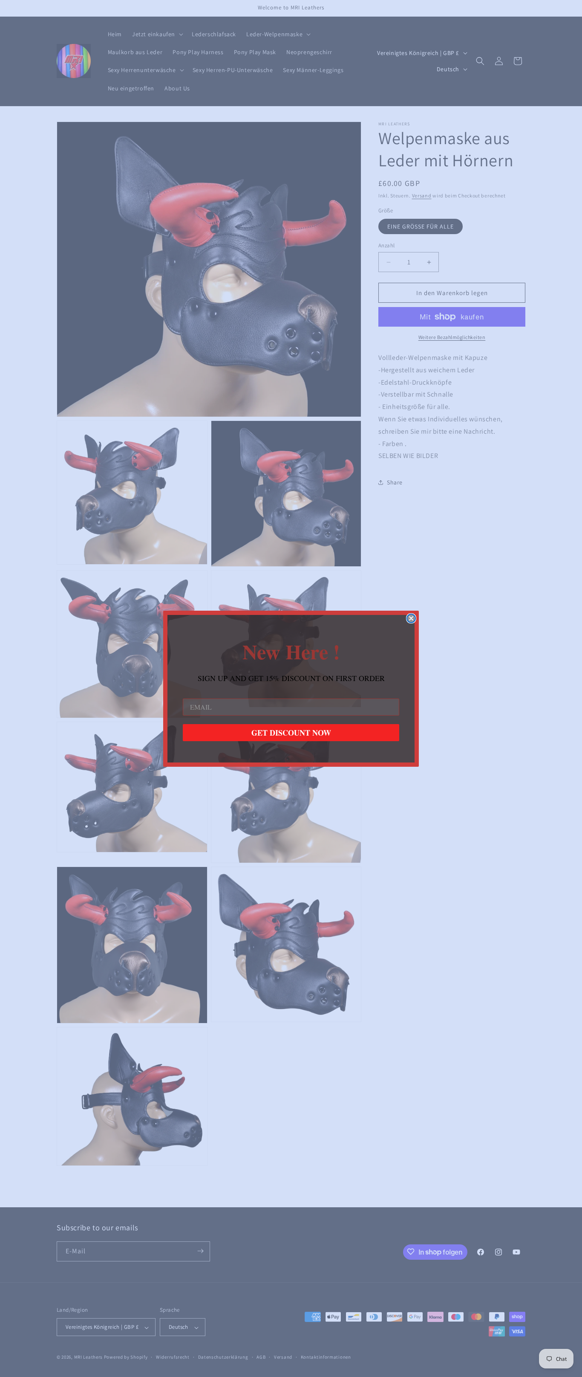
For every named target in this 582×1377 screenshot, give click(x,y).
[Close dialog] (411, 618)
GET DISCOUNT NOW (291, 732)
